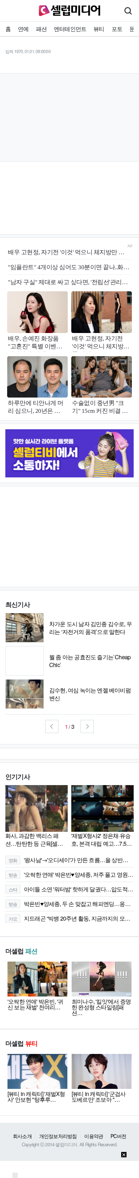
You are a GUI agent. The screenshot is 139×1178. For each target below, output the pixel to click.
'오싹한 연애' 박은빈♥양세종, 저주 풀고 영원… (71, 874)
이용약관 (93, 1135)
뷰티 (98, 29)
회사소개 (22, 1135)
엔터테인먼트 (70, 29)
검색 (128, 10)
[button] (51, 726)
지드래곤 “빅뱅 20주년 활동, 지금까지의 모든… (71, 918)
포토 (117, 29)
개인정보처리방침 (58, 1135)
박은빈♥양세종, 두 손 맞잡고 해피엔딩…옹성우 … (71, 904)
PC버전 (118, 1135)
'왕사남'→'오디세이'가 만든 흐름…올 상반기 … (71, 860)
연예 (23, 29)
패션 (41, 29)
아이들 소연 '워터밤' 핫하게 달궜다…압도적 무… (71, 889)
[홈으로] (69, 10)
